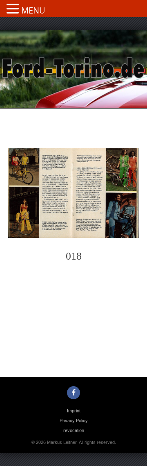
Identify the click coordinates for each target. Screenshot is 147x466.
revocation (73, 430)
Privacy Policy (74, 420)
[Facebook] (73, 392)
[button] (14, 9)
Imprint (73, 410)
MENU (33, 10)
